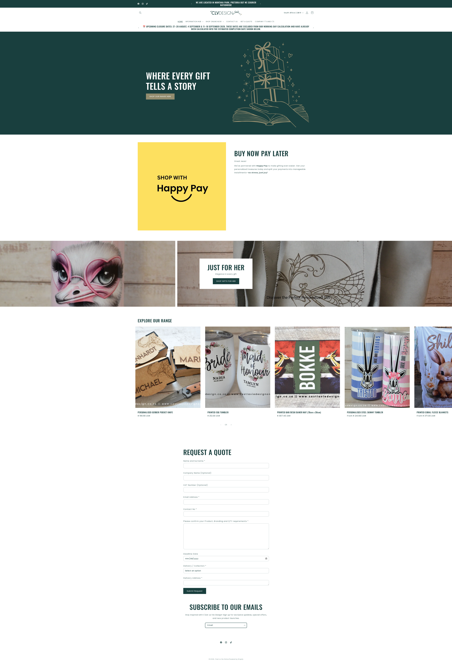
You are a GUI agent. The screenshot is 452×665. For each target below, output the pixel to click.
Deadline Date (190, 554)
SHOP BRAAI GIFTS (226, 281)
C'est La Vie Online (222, 659)
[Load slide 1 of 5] (216, 309)
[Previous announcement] (191, 4)
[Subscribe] (244, 625)
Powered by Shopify (236, 659)
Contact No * (190, 509)
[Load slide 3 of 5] (223, 309)
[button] (140, 12)
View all (226, 431)
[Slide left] (220, 424)
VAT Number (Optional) (195, 485)
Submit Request (195, 591)
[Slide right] (231, 424)
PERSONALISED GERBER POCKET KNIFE (155, 412)
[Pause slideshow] (241, 309)
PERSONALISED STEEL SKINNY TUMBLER (365, 412)
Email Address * (191, 497)
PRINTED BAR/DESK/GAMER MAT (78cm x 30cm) (299, 412)
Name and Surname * (194, 461)
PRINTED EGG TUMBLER (218, 412)
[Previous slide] (210, 309)
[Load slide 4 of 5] (226, 309)
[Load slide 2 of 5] (219, 309)
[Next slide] (235, 309)
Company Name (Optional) (197, 473)
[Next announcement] (260, 4)
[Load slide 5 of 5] (230, 309)
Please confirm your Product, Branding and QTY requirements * (215, 521)
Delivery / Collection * (194, 566)
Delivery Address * (192, 578)
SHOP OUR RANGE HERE (160, 96)
